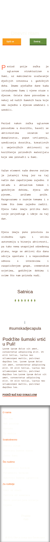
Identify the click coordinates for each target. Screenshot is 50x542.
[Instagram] (29, 527)
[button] (12, 41)
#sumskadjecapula (25, 328)
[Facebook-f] (21, 527)
